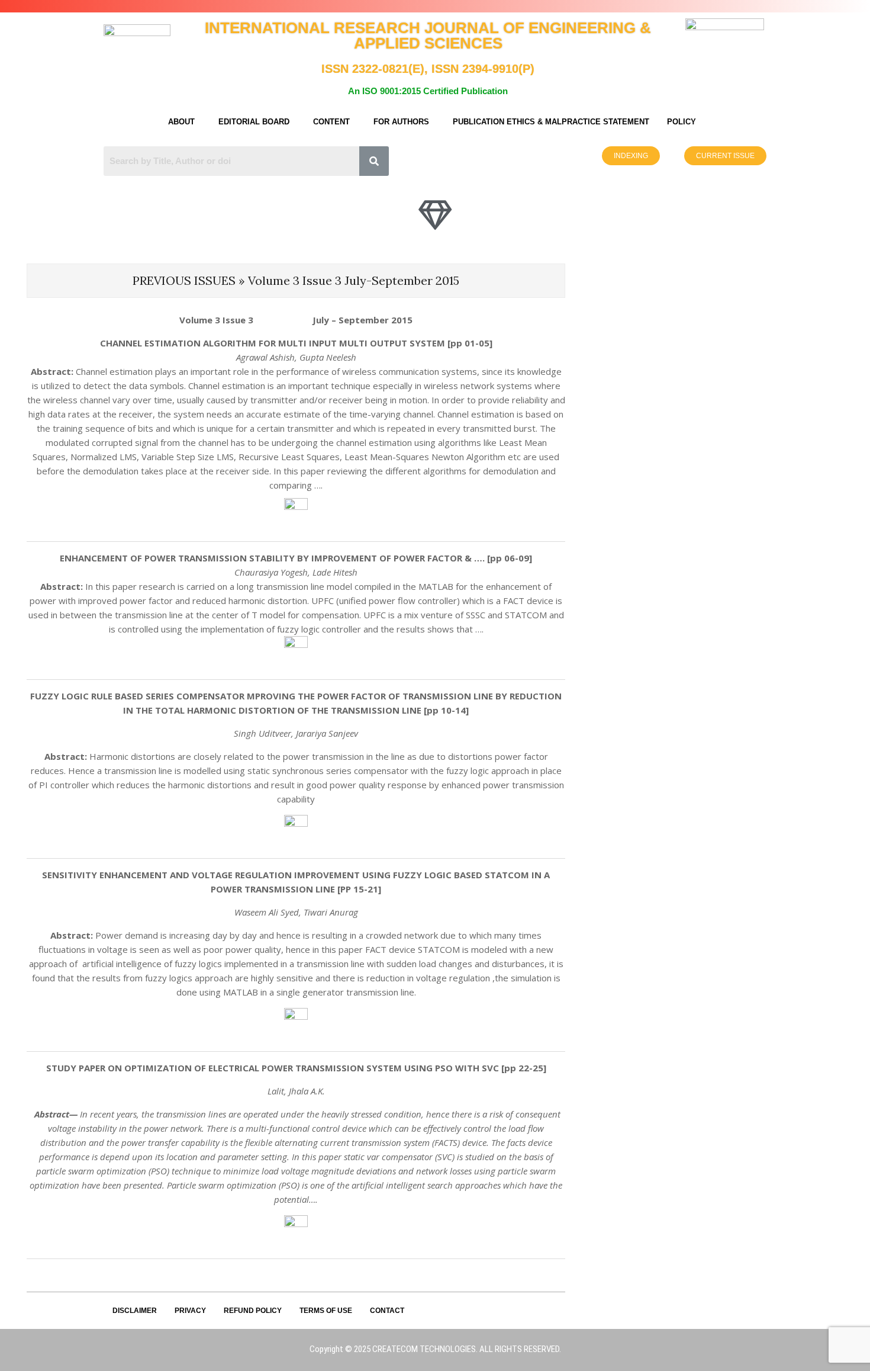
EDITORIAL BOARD (253, 121)
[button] (184, 121)
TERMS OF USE (325, 1310)
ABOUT (181, 121)
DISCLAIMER (134, 1310)
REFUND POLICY (253, 1310)
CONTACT (387, 1310)
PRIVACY (190, 1310)
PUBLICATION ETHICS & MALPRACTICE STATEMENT (551, 121)
